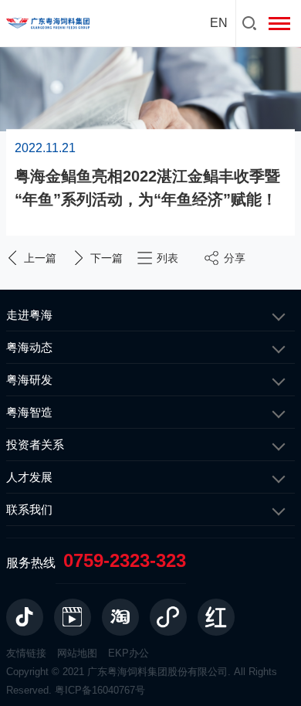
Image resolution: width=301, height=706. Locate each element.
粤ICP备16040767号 (100, 690)
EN (219, 22)
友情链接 (26, 653)
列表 (167, 258)
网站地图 (77, 653)
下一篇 (106, 258)
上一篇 (40, 258)
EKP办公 (128, 653)
